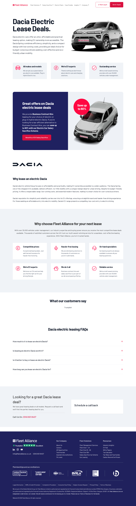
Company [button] (85, 5)
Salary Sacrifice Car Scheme (89, 455)
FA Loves (59, 457)
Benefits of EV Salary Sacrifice (37, 137)
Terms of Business (105, 485)
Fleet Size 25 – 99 (85, 450)
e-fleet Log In (102, 4)
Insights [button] (76, 5)
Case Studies (69, 5)
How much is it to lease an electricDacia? (30, 341)
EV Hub (105, 448)
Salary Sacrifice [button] (47, 5)
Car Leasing (83, 457)
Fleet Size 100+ (84, 452)
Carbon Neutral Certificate (111, 457)
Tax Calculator (107, 452)
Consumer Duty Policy (64, 485)
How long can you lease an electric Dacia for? (32, 369)
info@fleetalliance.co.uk (22, 454)
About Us (59, 445)
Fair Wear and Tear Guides (111, 455)
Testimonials (60, 452)
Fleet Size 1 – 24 (85, 448)
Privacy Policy (94, 485)
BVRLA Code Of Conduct (32, 485)
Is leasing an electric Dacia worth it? (28, 350)
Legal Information (18, 485)
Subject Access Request (80, 485)
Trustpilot (68, 307)
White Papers (107, 450)
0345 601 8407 (29, 417)
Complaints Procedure (49, 485)
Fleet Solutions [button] (35, 5)
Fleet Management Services (89, 445)
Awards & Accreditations (64, 455)
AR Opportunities (62, 450)
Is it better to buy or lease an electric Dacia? (31, 360)
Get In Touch (117, 4)
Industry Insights (108, 445)
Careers (58, 448)
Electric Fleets (59, 5)
